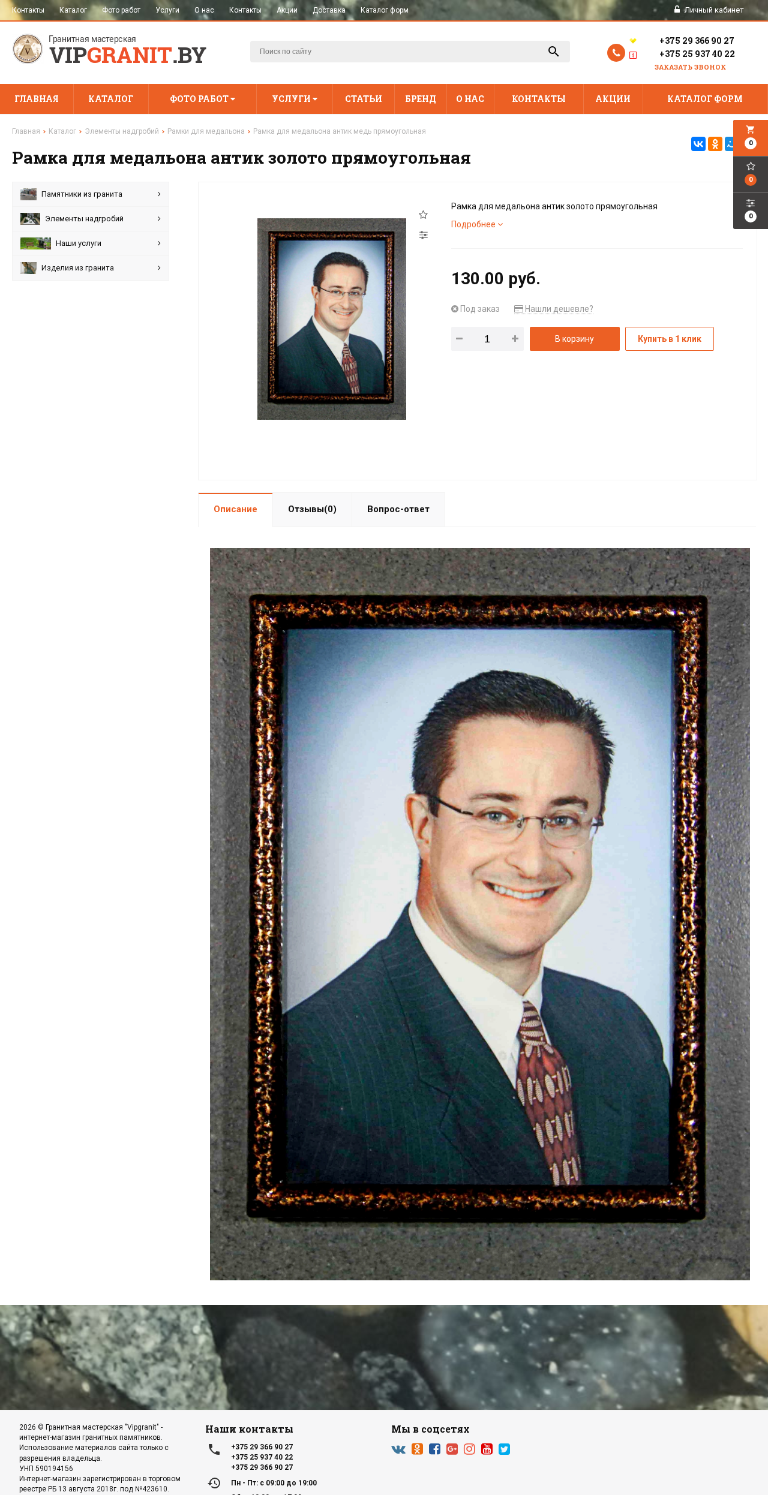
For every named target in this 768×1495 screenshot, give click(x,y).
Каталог (73, 10)
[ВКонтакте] (698, 144)
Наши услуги (78, 243)
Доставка (329, 10)
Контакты (28, 10)
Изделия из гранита (77, 267)
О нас (204, 10)
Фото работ (121, 10)
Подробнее (474, 224)
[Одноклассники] (715, 144)
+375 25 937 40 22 (697, 53)
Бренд (420, 98)
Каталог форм (385, 10)
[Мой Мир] (732, 144)
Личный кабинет (713, 9)
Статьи (363, 98)
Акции (287, 10)
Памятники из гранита (81, 193)
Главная (36, 98)
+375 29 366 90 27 (696, 40)
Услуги (167, 10)
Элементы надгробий (84, 218)
